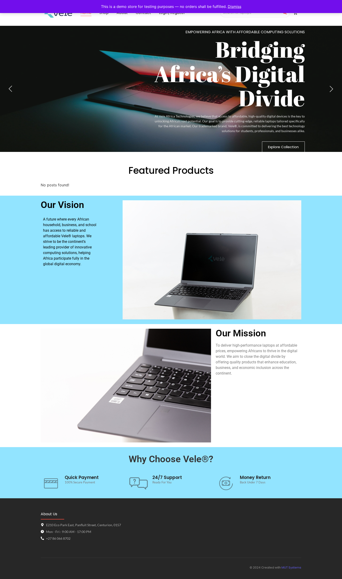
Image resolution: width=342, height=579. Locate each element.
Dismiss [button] (234, 6)
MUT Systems (291, 567)
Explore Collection (283, 146)
